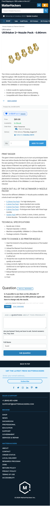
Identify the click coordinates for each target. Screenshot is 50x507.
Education (7, 428)
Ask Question (25, 353)
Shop (4, 415)
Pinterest (32, 388)
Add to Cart (38, 143)
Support (6, 431)
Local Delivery (9, 458)
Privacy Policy (9, 471)
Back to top (25, 364)
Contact (6, 451)
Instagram (23, 388)
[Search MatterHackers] (46, 10)
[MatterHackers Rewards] (6, 114)
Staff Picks (24, 21)
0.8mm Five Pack (12, 209)
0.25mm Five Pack (13, 201)
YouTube (36, 388)
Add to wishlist (12, 101)
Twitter (18, 388)
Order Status (8, 455)
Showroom (7, 421)
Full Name (7, 342)
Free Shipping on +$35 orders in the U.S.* (16, 1)
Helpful (7, 306)
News (5, 418)
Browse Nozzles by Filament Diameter (13, 26)
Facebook (14, 388)
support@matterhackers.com (18, 404)
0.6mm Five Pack (12, 207)
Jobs (4, 465)
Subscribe (25, 381)
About (5, 448)
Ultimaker (6, 29)
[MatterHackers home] (11, 5)
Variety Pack (10, 215)
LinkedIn (27, 388)
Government (8, 434)
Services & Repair (10, 438)
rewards (23, 114)
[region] (25, 53)
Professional (8, 424)
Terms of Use (8, 474)
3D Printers (34, 21)
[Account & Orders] (39, 5)
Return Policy (9, 468)
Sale (16, 21)
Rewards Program (11, 461)
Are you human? (23, 332)
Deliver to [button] (25, 135)
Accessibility (8, 478)
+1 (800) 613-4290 (10, 400)
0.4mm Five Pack (12, 204)
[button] (25, 16)
